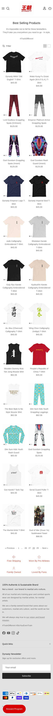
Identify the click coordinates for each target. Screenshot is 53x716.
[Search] (9, 8)
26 (26, 548)
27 (30, 548)
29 (37, 548)
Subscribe (26, 676)
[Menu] (3, 8)
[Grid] (45, 46)
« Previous (10, 548)
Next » (45, 548)
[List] (49, 46)
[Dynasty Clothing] (27, 8)
